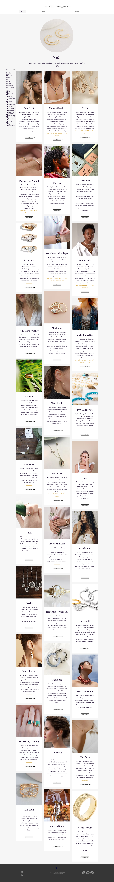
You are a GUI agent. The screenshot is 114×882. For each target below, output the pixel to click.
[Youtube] (88, 872)
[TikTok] (92, 872)
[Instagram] (83, 872)
